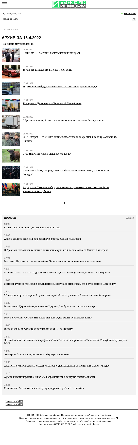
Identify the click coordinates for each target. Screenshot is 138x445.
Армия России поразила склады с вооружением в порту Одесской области (49, 376)
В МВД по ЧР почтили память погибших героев (51, 52)
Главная (6, 29)
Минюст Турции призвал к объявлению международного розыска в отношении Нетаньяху (60, 283)
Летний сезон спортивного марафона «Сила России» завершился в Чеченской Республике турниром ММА (65, 341)
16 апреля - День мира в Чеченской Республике (52, 103)
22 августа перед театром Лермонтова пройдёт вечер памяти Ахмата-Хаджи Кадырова (57, 295)
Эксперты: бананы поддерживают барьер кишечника (37, 354)
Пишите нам (130, 13)
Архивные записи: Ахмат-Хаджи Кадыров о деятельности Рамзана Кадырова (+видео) (57, 365)
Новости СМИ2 (14, 401)
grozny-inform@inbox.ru (88, 424)
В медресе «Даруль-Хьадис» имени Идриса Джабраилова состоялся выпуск (50, 306)
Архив (130, 217)
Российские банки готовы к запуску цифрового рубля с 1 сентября (44, 388)
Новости (10, 217)
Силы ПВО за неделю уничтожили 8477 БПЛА (32, 227)
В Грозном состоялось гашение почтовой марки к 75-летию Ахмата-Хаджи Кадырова (56, 250)
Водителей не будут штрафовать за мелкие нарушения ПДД (60, 86)
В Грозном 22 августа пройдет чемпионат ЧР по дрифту (38, 328)
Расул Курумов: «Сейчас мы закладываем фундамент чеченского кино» (48, 317)
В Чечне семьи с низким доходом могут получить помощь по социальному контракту (57, 272)
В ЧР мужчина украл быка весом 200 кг (47, 153)
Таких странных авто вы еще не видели (47, 69)
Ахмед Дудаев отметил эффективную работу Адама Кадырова (42, 238)
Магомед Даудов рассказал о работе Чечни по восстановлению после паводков (52, 261)
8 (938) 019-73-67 (62, 424)
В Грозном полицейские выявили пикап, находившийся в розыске (63, 120)
